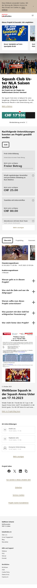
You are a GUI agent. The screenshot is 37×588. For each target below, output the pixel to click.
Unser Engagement (7, 537)
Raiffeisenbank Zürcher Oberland (14, 92)
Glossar (4, 556)
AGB (3, 569)
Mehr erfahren (7, 106)
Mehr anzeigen (18, 228)
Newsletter (5, 542)
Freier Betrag (13, 166)
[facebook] (9, 471)
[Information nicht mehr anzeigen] (33, 6)
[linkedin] (20, 471)
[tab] (5, 145)
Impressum (5, 577)
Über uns (4, 535)
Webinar (4, 551)
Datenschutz (5, 574)
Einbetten (18, 487)
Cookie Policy (6, 572)
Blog (3, 539)
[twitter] (15, 471)
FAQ (3, 553)
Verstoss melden (18, 495)
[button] (32, 15)
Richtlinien (5, 567)
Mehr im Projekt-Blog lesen (11, 411)
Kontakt (4, 558)
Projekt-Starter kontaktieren (18, 503)
